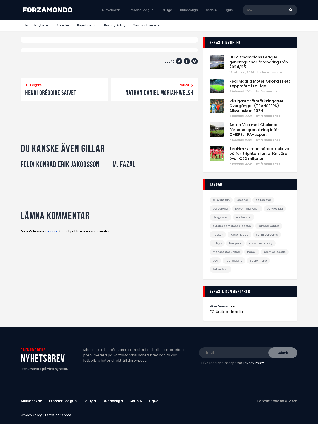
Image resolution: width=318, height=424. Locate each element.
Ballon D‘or (263, 200)
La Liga (217, 243)
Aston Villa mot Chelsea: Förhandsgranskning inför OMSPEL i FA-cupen (254, 129)
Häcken (218, 234)
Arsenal (242, 200)
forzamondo (272, 72)
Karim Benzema (267, 234)
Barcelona (220, 208)
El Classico (243, 217)
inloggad (51, 231)
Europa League (268, 226)
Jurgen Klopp (239, 234)
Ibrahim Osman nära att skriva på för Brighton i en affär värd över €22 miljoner (259, 153)
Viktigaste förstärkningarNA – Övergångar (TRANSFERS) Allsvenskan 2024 (258, 106)
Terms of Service (58, 415)
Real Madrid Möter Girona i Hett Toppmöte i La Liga (259, 84)
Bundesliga (275, 208)
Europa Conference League (232, 226)
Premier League (275, 252)
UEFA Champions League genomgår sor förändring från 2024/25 (258, 62)
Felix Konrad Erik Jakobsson (60, 164)
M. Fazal (124, 164)
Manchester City (261, 243)
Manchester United (226, 252)
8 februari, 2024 (241, 91)
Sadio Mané (258, 260)
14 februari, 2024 (241, 72)
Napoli (251, 252)
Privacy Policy (253, 363)
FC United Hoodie (226, 311)
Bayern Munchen (247, 208)
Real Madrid (234, 260)
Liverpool (235, 243)
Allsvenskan (221, 200)
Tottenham (220, 269)
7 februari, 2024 (241, 140)
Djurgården (220, 217)
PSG (215, 260)
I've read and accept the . (234, 363)
